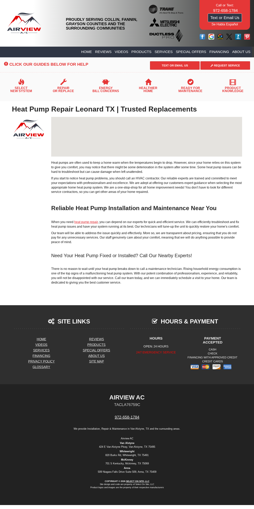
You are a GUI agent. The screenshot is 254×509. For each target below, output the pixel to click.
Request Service (226, 65)
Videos (121, 52)
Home (86, 52)
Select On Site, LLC (137, 481)
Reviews (103, 52)
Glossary (41, 367)
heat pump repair (86, 222)
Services (164, 52)
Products (141, 52)
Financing (219, 52)
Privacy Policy (41, 361)
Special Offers (191, 52)
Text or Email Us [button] (224, 17)
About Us (241, 52)
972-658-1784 (127, 417)
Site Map (96, 361)
